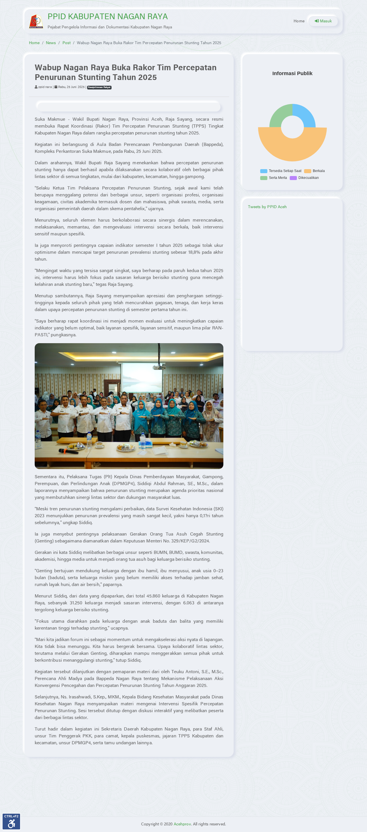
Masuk (325, 21)
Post (67, 43)
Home (299, 21)
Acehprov (182, 824)
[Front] (36, 21)
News (51, 43)
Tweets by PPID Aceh (267, 207)
